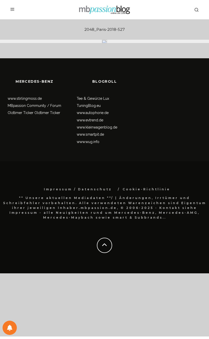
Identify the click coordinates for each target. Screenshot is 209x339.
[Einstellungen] (10, 328)
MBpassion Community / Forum (34, 106)
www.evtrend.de (90, 120)
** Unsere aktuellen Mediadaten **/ (66, 198)
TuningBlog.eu (89, 106)
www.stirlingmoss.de (25, 98)
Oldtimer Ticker (20, 113)
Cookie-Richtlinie (146, 189)
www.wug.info (88, 142)
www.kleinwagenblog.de (97, 127)
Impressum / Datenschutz (78, 189)
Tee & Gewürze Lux (93, 98)
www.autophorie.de (93, 113)
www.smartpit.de (90, 134)
